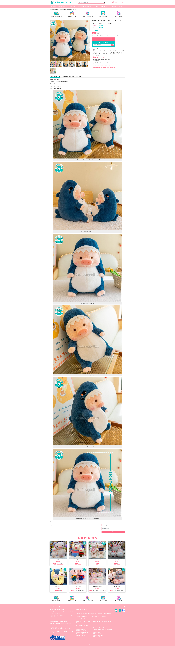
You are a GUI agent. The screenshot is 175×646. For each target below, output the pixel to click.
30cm (73, 590)
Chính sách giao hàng (98, 635)
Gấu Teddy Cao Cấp (62, 6)
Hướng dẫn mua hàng (68, 76)
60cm (58, 563)
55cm (98, 33)
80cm (61, 563)
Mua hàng (104, 39)
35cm (94, 33)
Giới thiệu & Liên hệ (80, 635)
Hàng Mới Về (121, 6)
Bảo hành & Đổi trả (80, 633)
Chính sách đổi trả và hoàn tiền (100, 636)
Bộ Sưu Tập (88, 6)
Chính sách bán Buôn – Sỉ (81, 629)
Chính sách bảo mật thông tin (82, 632)
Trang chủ (53, 6)
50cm (76, 563)
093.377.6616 (120, 2)
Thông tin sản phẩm (55, 76)
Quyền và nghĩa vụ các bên (99, 627)
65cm (118, 563)
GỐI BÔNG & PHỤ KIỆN (99, 6)
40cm (55, 563)
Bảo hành (78, 76)
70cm (79, 563)
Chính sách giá (96, 632)
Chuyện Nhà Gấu (110, 6)
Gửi (113, 44)
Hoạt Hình (72, 6)
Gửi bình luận (113, 532)
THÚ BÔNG (80, 6)
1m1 (97, 563)
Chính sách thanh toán (98, 633)
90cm (122, 590)
